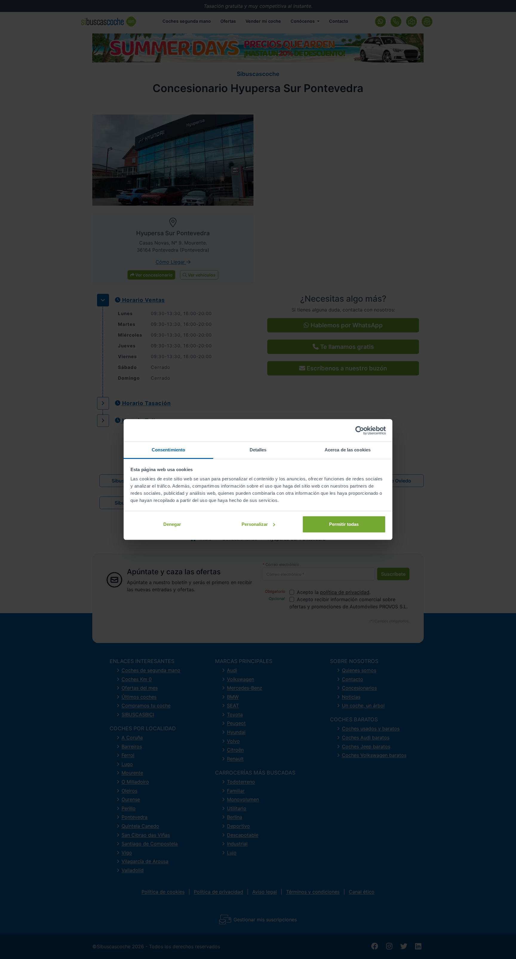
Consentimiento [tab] (168, 449)
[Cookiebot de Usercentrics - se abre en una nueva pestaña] (360, 430)
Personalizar (255, 524)
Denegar (172, 524)
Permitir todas (344, 524)
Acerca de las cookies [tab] (348, 449)
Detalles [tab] (258, 449)
